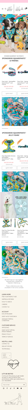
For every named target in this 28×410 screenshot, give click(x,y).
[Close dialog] (26, 192)
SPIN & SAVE (21, 216)
